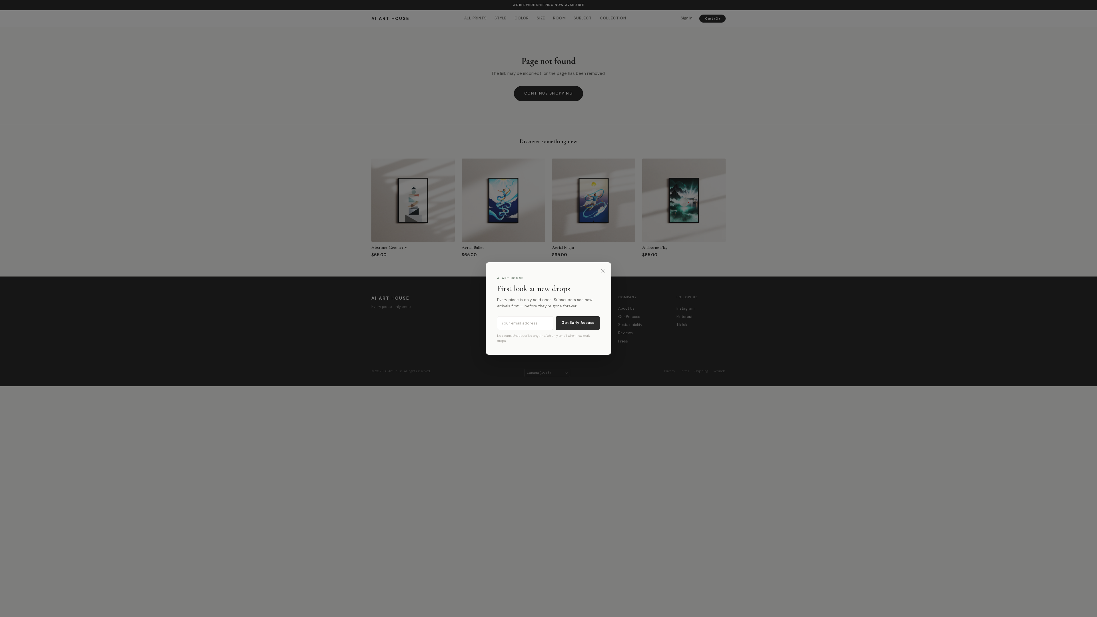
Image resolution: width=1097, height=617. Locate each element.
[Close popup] (603, 271)
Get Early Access (577, 322)
